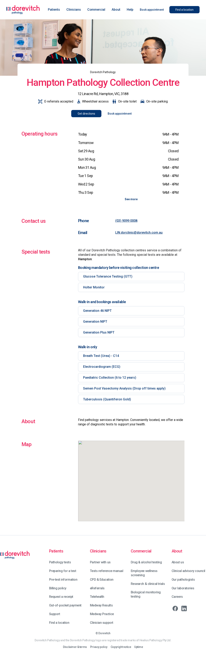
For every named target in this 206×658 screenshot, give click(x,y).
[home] (23, 10)
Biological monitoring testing (146, 594)
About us (178, 562)
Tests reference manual (106, 571)
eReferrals (97, 588)
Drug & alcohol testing (146, 562)
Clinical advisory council (188, 571)
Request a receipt (61, 597)
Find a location (59, 623)
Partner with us (100, 562)
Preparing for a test (62, 571)
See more (131, 199)
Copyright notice (121, 647)
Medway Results (101, 605)
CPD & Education (101, 579)
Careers (177, 597)
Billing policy (57, 588)
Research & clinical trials (148, 584)
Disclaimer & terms (75, 647)
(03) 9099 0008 (126, 221)
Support (54, 614)
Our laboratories (183, 588)
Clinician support (101, 623)
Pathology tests (60, 562)
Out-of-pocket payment (65, 605)
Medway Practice (102, 614)
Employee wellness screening (144, 573)
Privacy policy (98, 647)
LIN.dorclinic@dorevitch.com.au (139, 232)
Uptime (138, 647)
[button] (54, 9)
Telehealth (97, 597)
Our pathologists (183, 579)
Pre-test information (63, 579)
